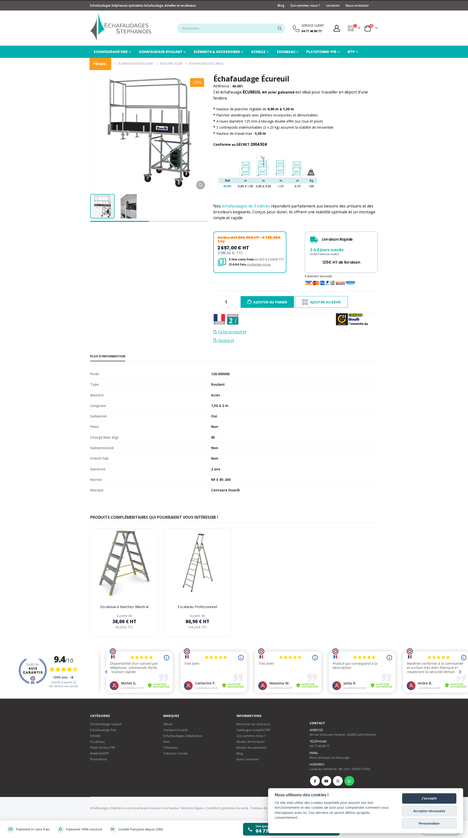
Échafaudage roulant (135, 64)
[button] (200, 185)
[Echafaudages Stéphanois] (120, 27)
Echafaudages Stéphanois (183, 736)
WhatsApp (349, 781)
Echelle (95, 736)
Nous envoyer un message (330, 757)
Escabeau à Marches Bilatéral (124, 606)
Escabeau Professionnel (197, 606)
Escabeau (97, 741)
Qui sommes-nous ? (305, 5)
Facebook (315, 781)
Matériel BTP (99, 753)
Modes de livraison (250, 741)
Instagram (338, 781)
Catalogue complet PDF (253, 730)
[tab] (107, 356)
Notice (224, 340)
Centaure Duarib (175, 730)
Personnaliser (429, 823)
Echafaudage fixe (103, 730)
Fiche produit (230, 332)
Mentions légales (192, 808)
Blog (281, 5)
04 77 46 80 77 (320, 746)
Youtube (326, 781)
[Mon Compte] (336, 28)
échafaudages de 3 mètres (246, 206)
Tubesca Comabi (175, 753)
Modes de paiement (251, 747)
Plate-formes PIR (102, 747)
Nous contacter (357, 5)
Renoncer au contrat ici (253, 724)
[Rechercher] (279, 28)
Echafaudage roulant (105, 724)
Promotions (98, 759)
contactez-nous (259, 264)
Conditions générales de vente (227, 808)
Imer (166, 741)
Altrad (167, 724)
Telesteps (170, 747)
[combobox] (231, 28)
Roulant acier (171, 64)
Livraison (333, 5)
